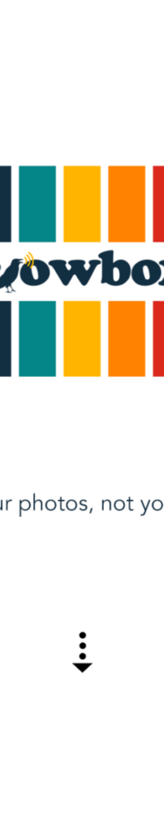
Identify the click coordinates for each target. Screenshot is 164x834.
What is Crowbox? (145, 6)
